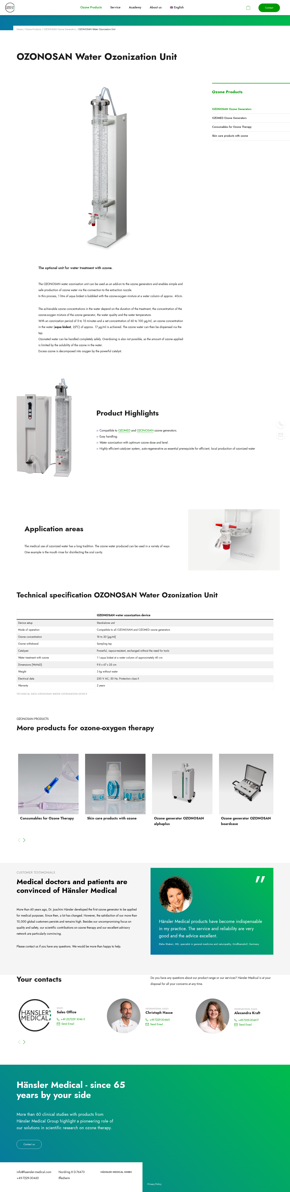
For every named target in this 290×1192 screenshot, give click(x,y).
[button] (24, 840)
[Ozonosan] (10, 8)
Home (20, 29)
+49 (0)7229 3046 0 (73, 1019)
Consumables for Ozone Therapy (232, 127)
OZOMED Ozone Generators (229, 118)
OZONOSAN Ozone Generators (60, 29)
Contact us (29, 1144)
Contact (269, 8)
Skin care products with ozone (230, 136)
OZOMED (124, 430)
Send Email (67, 1024)
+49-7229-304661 (160, 1020)
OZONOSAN (145, 430)
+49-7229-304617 (248, 1020)
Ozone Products (33, 29)
